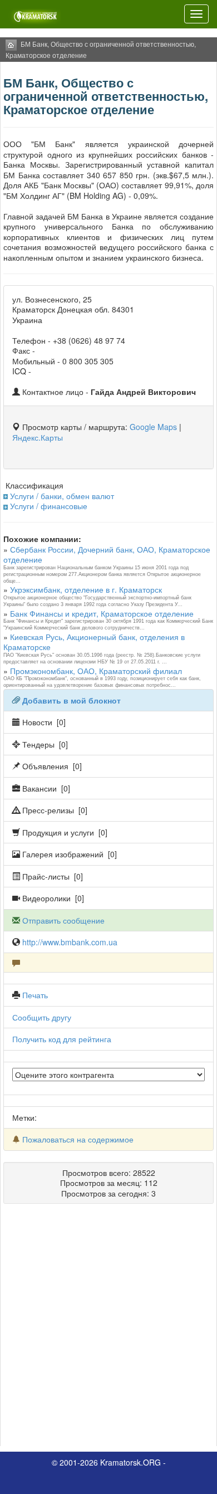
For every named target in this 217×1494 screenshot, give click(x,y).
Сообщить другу (41, 1017)
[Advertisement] (108, 1329)
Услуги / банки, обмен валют (62, 495)
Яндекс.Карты (37, 437)
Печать (35, 994)
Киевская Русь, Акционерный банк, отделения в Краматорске (94, 641)
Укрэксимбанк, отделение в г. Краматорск (86, 589)
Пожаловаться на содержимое (78, 1139)
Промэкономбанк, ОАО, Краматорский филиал (96, 670)
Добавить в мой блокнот (71, 700)
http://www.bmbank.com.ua (69, 942)
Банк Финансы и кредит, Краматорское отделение (102, 613)
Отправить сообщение (63, 920)
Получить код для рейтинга (61, 1038)
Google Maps (153, 426)
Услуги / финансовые (48, 505)
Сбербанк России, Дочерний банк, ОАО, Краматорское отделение (106, 554)
